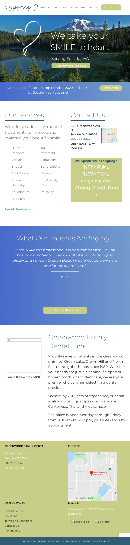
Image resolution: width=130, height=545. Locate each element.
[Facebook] (6, 475)
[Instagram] (10, 475)
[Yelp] (15, 475)
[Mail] (19, 475)
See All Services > (17, 209)
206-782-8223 (80, 138)
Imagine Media (101, 541)
